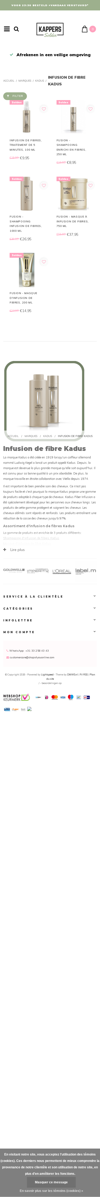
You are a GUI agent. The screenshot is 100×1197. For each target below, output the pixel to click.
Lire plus (17, 549)
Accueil (8, 80)
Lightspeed (47, 674)
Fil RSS (84, 674)
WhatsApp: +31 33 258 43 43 (29, 650)
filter (18, 96)
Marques (24, 80)
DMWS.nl (72, 674)
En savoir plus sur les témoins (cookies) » (51, 1191)
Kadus (39, 80)
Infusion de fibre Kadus (75, 436)
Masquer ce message (51, 1182)
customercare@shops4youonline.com (32, 657)
